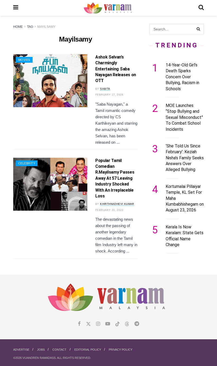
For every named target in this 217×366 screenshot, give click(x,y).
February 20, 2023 (109, 210)
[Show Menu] (15, 8)
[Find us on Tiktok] (117, 324)
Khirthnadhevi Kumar (117, 203)
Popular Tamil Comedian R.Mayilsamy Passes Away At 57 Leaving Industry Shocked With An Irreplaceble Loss (114, 178)
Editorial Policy (87, 349)
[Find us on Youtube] (107, 324)
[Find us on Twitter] (88, 324)
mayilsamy (46, 27)
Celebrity (26, 163)
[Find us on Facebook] (79, 324)
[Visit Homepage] (108, 8)
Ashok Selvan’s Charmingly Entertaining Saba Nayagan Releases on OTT (115, 69)
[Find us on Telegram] (136, 324)
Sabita (105, 88)
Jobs (41, 349)
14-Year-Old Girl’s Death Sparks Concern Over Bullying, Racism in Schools (182, 76)
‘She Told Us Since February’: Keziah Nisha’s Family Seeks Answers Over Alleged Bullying (185, 157)
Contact (59, 349)
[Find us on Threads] (127, 324)
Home (18, 27)
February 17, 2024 (109, 94)
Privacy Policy (120, 349)
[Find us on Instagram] (98, 324)
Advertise (21, 349)
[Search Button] (201, 8)
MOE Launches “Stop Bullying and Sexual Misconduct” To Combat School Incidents (184, 117)
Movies (24, 59)
